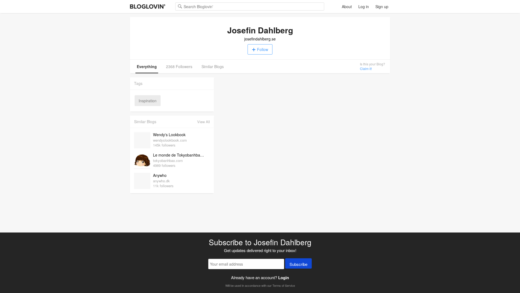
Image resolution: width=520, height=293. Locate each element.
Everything (147, 66)
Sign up (381, 6)
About (347, 6)
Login (283, 278)
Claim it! (366, 68)
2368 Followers (179, 66)
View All (203, 121)
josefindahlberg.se (260, 39)
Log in (363, 6)
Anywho (160, 175)
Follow (262, 49)
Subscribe (298, 264)
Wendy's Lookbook (169, 134)
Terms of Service (283, 285)
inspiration (148, 100)
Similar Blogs (213, 66)
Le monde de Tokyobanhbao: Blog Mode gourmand (180, 154)
